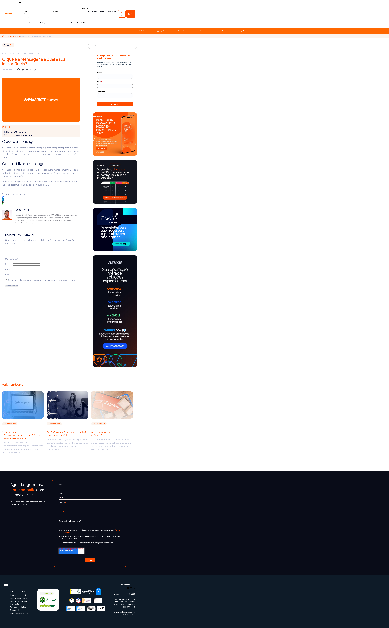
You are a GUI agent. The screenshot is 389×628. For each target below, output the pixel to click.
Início (4, 36)
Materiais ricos (55, 23)
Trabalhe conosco (71, 17)
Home (12, 592)
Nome (8, 264)
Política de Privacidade (18, 598)
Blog (24, 20)
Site (7, 274)
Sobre (24, 14)
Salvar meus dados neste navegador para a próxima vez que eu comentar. (42, 280)
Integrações (54, 11)
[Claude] (23, 69)
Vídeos (65, 23)
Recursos (85, 8)
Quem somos (32, 17)
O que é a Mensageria (16, 132)
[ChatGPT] (18, 69)
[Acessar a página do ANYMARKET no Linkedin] (131, 588)
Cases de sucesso (44, 17)
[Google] (27, 69)
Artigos (30, 23)
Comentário (11, 259)
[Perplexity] (35, 69)
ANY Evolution (85, 23)
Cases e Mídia (75, 23)
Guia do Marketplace (41, 23)
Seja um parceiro (58, 17)
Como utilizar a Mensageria (19, 135)
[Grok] (31, 69)
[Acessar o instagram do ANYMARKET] (134, 588)
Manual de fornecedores (19, 613)
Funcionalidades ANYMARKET (96, 11)
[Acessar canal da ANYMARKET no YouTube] (128, 588)
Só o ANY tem (112, 11)
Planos (25, 11)
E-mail (9, 269)
